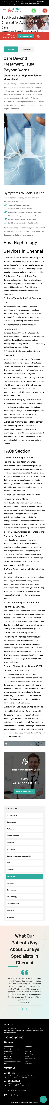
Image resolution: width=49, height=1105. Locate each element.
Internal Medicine (13, 836)
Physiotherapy (12, 897)
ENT (8, 863)
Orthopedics (11, 849)
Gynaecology (11, 822)
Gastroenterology (13, 903)
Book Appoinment (26, 36)
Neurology (10, 883)
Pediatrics (10, 829)
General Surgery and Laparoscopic (19, 856)
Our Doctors (27, 49)
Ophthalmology (12, 815)
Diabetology (11, 842)
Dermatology (11, 890)
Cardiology (10, 869)
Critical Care (11, 917)
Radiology (10, 910)
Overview (11, 49)
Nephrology (11, 876)
